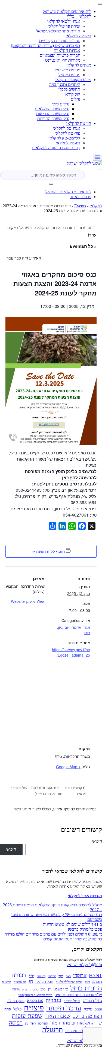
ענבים (98, 1009)
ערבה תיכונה (63, 1008)
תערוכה (43, 1023)
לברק (25, 989)
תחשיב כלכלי (69, 89)
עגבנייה (53, 1000)
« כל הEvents (83, 246)
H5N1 (95, 975)
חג (31, 981)
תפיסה (16, 1023)
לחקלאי (95, 206)
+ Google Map (68, 766)
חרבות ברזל (86, 988)
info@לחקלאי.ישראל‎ (84, 964)
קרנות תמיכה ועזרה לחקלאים (56, 147)
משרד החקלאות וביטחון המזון (35, 995)
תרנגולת (52, 1030)
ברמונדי (41, 976)
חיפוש (97, 841)
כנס (87, 632)
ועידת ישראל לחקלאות (69, 981)
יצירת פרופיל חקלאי (64, 26)
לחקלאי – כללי (79, 16)
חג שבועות (20, 981)
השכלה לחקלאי (78, 36)
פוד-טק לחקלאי (67, 133)
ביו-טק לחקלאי (68, 143)
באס (68, 976)
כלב (43, 989)
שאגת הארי (57, 1016)
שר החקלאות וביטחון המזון (76, 1023)
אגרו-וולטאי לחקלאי (63, 21)
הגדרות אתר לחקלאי (85, 895)
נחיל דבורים (92, 1000)
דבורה (19, 975)
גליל (31, 976)
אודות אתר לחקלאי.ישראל (58, 31)
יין (49, 989)
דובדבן (97, 981)
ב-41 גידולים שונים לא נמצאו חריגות (72, 924)
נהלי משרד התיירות (53, 118)
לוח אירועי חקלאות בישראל (68, 191)
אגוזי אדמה (81, 627)
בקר (60, 976)
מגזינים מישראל (67, 70)
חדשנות (6, 981)
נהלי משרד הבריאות (52, 113)
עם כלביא (35, 1000)
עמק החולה (15, 1001)
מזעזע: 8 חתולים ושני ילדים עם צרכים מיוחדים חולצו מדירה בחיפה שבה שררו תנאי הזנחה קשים (53, 936)
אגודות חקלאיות (67, 50)
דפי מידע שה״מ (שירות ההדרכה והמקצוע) (45, 45)
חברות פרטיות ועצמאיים (60, 55)
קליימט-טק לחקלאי (64, 138)
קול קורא (72, 94)
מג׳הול (16, 989)
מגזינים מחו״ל (69, 74)
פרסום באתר (80, 196)
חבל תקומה (44, 981)
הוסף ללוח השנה (50, 551)
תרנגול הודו (74, 1031)
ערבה (88, 1009)
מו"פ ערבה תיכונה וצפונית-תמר (78, 995)
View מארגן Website (28, 601)
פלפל (17, 1009)
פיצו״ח (34, 1007)
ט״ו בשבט (61, 989)
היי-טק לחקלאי (78, 123)
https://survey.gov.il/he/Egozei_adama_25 (71, 652)
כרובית (34, 989)
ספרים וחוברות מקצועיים (59, 40)
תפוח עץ (30, 1023)
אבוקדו (79, 975)
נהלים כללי (60, 104)
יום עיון (63, 627)
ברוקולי (52, 976)
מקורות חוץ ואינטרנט (62, 60)
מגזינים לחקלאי (78, 65)
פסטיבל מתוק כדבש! (85, 929)
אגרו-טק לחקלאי (66, 128)
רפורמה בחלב (87, 1016)
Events (80, 206)
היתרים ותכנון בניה (64, 84)
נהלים (75, 99)
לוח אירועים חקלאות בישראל (67, 11)
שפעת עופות (27, 1015)
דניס (87, 981)
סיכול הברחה (72, 1001)
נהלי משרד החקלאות (52, 109)
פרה (7, 1009)
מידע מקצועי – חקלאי (73, 79)
